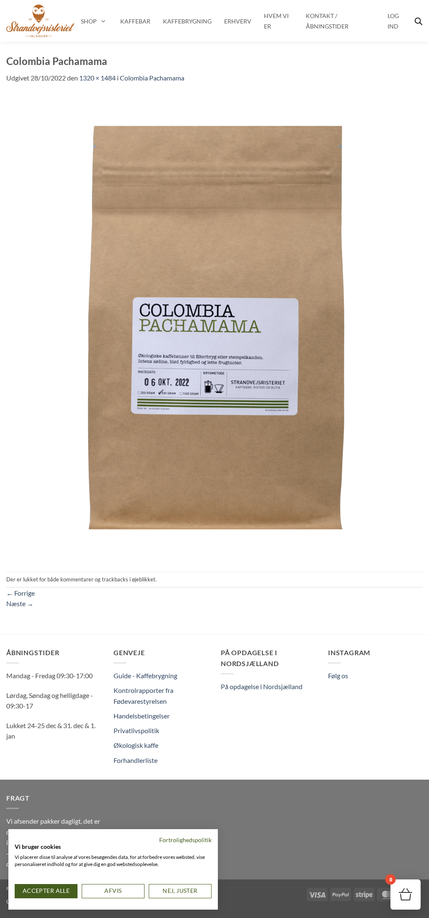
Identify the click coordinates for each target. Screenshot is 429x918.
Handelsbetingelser (142, 716)
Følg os (338, 675)
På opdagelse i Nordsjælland (261, 686)
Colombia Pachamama (152, 78)
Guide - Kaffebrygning (145, 675)
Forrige (20, 593)
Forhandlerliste (136, 760)
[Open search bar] (418, 21)
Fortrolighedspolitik (185, 839)
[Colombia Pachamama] (214, 327)
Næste (20, 603)
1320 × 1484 (97, 78)
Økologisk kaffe (136, 745)
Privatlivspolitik (136, 730)
